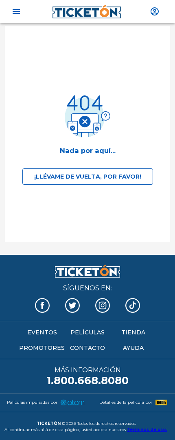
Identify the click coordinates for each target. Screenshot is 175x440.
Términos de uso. (147, 429)
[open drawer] (16, 11)
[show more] (154, 11)
